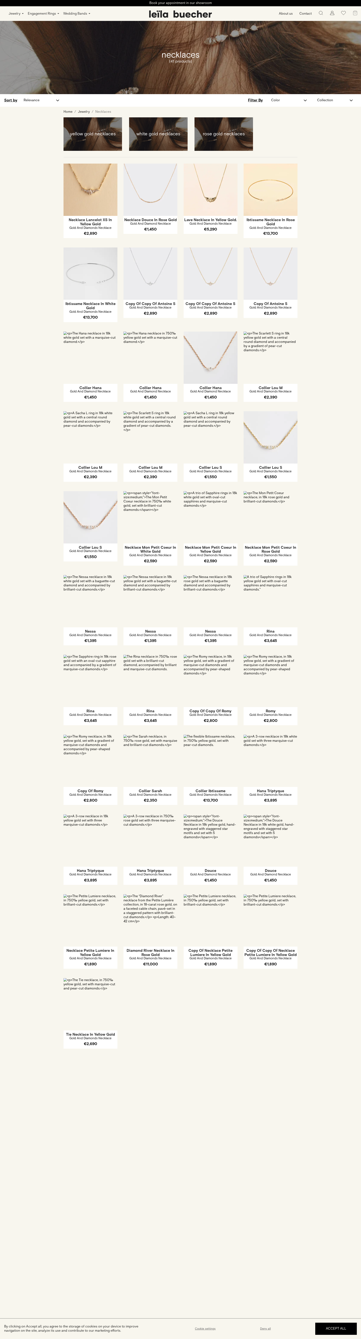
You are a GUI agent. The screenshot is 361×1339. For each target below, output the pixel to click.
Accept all (336, 1328)
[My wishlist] (343, 14)
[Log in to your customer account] (332, 14)
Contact (305, 14)
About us (286, 14)
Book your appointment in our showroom (180, 3)
